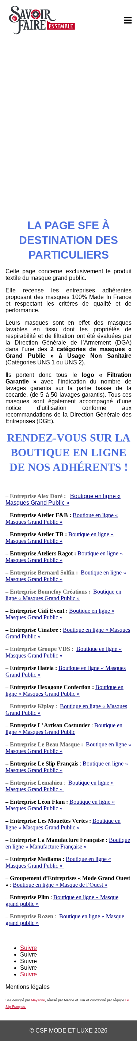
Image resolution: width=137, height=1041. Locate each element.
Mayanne (38, 1000)
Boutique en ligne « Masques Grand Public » (59, 614)
